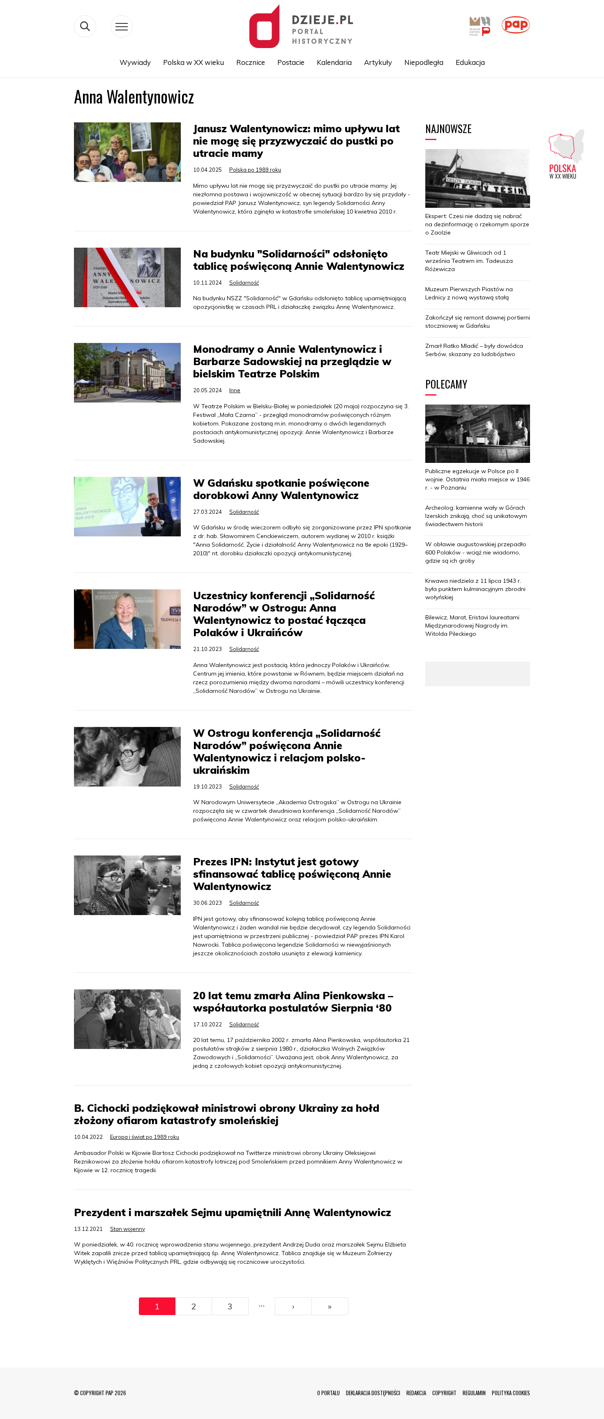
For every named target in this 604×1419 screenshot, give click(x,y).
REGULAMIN (474, 1393)
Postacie (290, 62)
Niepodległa (423, 62)
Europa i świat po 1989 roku (144, 1137)
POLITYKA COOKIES (511, 1393)
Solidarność (244, 282)
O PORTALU (328, 1393)
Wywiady (135, 62)
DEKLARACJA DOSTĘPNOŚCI (373, 1393)
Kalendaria (334, 62)
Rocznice (250, 62)
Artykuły (378, 62)
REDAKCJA (416, 1393)
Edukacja (470, 62)
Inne (234, 390)
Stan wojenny (127, 1229)
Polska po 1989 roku (255, 169)
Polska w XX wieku (193, 62)
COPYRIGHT (444, 1393)
